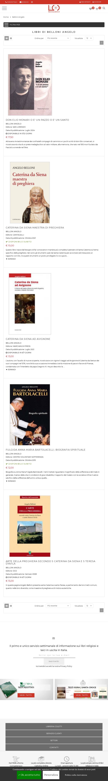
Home (6, 17)
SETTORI (54, 740)
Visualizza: (79, 38)
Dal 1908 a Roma (16, 763)
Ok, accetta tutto (30, 775)
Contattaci (12, 2)
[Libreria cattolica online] (54, 9)
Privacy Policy (66, 666)
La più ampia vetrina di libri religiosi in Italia (92, 764)
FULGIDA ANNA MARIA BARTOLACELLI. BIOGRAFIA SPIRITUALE (46, 449)
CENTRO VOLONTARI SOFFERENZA (28, 457)
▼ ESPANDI (11, 259)
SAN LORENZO (19, 127)
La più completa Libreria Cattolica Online (41, 764)
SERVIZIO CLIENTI (54, 733)
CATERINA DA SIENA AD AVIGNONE (28, 339)
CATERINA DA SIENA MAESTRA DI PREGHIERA (35, 227)
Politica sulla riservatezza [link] (76, 775)
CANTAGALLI (18, 235)
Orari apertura (67, 763)
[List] (6, 38)
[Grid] (11, 38)
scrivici (25, 2)
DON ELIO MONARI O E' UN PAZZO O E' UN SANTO (37, 120)
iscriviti (54, 661)
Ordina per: (39, 38)
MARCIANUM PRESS (21, 346)
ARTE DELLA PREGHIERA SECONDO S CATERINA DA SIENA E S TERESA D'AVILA (50, 562)
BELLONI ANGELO (13, 124)
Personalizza (51, 775)
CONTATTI (54, 747)
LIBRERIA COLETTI (54, 726)
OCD (15, 571)
